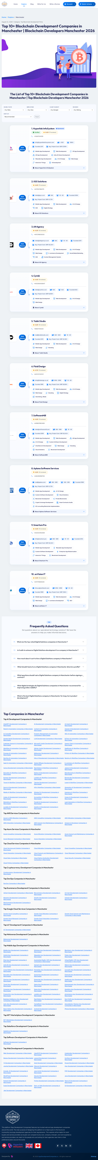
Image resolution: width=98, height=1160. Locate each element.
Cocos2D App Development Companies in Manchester (78, 970)
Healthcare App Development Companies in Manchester (78, 980)
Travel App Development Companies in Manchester (15, 985)
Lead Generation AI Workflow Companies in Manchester (78, 803)
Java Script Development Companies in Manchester (46, 1072)
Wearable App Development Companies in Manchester (47, 956)
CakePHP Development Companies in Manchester (46, 1054)
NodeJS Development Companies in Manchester (14, 1081)
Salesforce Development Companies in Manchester (15, 1032)
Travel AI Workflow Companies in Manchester (17, 782)
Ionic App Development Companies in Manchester (15, 1004)
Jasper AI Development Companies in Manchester (76, 768)
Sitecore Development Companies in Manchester (45, 1067)
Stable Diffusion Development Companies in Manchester (47, 764)
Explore (24, 4)
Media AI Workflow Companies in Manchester (17, 792)
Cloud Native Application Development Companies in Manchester (46, 859)
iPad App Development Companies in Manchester (15, 961)
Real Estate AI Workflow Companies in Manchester (46, 768)
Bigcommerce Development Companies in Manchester (47, 893)
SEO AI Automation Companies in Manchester (79, 734)
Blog (31, 4)
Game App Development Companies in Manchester (46, 985)
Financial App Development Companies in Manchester (78, 975)
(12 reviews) (42, 230)
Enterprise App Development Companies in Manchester (47, 980)
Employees (30, 107)
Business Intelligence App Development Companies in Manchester (15, 1000)
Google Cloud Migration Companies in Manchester (46, 914)
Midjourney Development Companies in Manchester (46, 754)
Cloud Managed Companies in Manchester (78, 853)
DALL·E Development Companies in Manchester (49, 758)
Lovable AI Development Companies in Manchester (15, 807)
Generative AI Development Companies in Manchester (78, 788)
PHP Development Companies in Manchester (79, 1071)
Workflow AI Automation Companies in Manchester (15, 749)
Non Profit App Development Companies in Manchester (78, 1000)
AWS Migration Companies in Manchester (78, 818)
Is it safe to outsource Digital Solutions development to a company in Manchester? (46, 650)
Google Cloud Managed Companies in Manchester (15, 919)
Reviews (75, 107)
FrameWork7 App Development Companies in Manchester (48, 1004)
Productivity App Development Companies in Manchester (17, 995)
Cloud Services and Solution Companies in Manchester (16, 849)
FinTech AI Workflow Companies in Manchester (79, 753)
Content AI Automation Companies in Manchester (45, 729)
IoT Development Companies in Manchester (17, 929)
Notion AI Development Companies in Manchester (45, 773)
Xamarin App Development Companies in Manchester (47, 965)
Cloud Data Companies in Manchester (15, 858)
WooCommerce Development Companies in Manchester (17, 903)
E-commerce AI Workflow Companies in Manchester (77, 764)
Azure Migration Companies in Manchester (47, 834)
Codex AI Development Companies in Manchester (15, 798)
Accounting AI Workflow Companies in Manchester (46, 798)
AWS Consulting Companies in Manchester (47, 818)
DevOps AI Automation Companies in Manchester (15, 759)
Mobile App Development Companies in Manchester (15, 951)
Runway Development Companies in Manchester (14, 778)
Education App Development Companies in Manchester (16, 975)
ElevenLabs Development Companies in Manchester (77, 778)
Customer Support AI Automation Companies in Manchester (18, 744)
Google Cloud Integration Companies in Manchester (46, 919)
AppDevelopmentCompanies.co (48, 1156)
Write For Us (41, 4)
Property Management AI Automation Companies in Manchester (46, 734)
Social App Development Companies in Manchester (46, 975)
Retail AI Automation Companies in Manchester (18, 729)
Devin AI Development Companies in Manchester (14, 788)
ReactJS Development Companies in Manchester (76, 1081)
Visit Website (22, 148)
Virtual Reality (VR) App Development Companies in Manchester (76, 961)
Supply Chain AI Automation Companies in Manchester (78, 744)
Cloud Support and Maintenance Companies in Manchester (48, 854)
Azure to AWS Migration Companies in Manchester (15, 819)
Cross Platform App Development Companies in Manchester (18, 970)
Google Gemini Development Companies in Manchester (16, 739)
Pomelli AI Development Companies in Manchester (46, 803)
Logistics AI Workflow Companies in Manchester (45, 778)
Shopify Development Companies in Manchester (45, 898)
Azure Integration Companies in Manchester (48, 839)
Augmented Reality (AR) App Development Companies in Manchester (47, 961)
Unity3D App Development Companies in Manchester (16, 965)
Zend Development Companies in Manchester (48, 1063)
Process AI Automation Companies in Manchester (15, 754)
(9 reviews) (42, 279)
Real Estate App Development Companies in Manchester (48, 1000)
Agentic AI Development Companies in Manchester (46, 807)
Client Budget (54, 107)
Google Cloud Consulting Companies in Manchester (15, 914)
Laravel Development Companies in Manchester (45, 1059)
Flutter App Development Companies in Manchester (77, 956)
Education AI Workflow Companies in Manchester (14, 773)
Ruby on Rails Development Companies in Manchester (47, 1086)
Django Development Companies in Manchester (18, 1058)
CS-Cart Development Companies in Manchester (76, 893)
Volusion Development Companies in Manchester (76, 898)
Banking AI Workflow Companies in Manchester (79, 758)
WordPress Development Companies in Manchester (15, 1076)
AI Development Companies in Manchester (47, 724)
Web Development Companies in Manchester (17, 1053)
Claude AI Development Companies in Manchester (76, 729)
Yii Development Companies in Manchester (16, 1063)
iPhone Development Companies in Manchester (79, 1009)
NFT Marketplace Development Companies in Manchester (17, 1020)
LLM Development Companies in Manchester (48, 738)
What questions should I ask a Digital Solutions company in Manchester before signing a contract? (48, 676)
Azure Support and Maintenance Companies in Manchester (79, 835)
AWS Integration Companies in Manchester (16, 823)
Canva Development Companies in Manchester (18, 768)
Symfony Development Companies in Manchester (76, 1059)
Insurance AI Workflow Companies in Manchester (76, 793)
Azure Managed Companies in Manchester (16, 839)
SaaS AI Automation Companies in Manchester (18, 763)
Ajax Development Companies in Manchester (79, 1066)
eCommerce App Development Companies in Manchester (79, 995)
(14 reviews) (42, 472)
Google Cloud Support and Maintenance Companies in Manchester (77, 914)
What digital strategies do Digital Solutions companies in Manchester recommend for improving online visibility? (47, 686)
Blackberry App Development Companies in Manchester (78, 951)
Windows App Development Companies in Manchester (47, 951)
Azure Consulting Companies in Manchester (17, 834)
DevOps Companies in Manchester (14, 883)
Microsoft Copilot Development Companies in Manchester (48, 744)
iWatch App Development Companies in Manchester (77, 965)
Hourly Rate (8, 107)
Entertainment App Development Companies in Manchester (79, 985)
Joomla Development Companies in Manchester (18, 1066)
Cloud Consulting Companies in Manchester (78, 848)
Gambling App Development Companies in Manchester (78, 990)
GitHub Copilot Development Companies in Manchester (47, 749)
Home (16, 4)
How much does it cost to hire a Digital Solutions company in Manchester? (43, 658)
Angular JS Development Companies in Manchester (15, 1072)
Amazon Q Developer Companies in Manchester (76, 823)
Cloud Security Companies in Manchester (78, 858)
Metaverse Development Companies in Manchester (15, 940)
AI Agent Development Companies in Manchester (76, 724)
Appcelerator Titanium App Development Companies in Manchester (77, 1004)
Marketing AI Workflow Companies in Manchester (15, 803)
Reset (37, 116)
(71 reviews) (52, 132)
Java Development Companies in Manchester (79, 1076)
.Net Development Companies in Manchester (17, 1090)
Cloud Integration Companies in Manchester (17, 853)
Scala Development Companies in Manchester (17, 1085)
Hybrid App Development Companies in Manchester (15, 956)
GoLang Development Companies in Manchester (45, 1076)
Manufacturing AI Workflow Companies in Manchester (78, 773)
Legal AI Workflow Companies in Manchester (79, 782)
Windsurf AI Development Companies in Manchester (46, 793)
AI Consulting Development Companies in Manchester (16, 734)
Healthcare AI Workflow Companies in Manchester (76, 749)
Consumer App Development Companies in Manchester (16, 990)
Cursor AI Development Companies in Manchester (76, 798)
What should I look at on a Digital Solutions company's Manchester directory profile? (47, 667)
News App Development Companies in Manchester (46, 990)
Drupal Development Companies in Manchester (79, 1063)
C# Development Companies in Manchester (78, 1085)
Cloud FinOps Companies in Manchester (16, 863)
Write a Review (55, 4)
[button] (69, 4)
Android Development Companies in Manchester (45, 1009)
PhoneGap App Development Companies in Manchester (47, 970)
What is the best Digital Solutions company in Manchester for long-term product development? (45, 697)
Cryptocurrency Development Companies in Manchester (17, 873)
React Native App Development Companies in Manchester (17, 1009)
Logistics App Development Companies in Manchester (47, 995)
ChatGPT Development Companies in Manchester (15, 724)
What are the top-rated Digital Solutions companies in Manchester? (41, 642)
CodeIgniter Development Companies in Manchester (77, 1054)
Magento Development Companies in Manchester (15, 898)
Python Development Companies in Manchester (49, 1081)
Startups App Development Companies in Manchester (16, 980)
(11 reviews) (42, 185)
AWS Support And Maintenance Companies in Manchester (48, 823)
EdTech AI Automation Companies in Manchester (76, 739)
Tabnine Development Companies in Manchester (45, 783)
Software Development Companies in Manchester (15, 1043)
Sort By (6, 114)
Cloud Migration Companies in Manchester (47, 848)
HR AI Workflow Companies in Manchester (47, 787)
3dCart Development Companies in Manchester (18, 893)
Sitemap (93, 1156)
